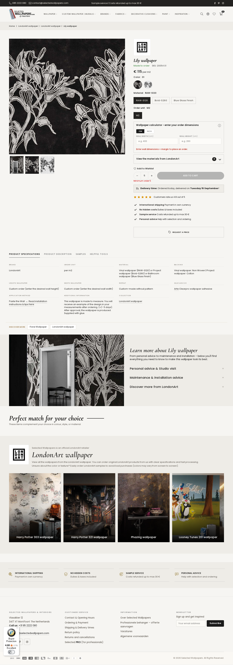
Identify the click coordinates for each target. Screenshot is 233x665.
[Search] (202, 14)
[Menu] (17, 629)
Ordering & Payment (76, 622)
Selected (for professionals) (84, 642)
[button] (221, 14)
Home (12, 26)
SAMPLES (81, 254)
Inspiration (181, 14)
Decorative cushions (143, 14)
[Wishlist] (214, 14)
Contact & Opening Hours (79, 617)
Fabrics (120, 14)
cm (140, 131)
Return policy (72, 632)
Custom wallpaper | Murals (78, 14)
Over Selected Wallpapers (135, 617)
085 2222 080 (19, 3)
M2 (138, 115)
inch (149, 131)
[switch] (11, 652)
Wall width (144, 136)
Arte (176, 288)
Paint (165, 14)
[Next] (118, 96)
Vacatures (126, 631)
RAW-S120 (142, 100)
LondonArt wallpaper (28, 26)
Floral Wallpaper (38, 326)
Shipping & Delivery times (79, 627)
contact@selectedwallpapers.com (50, 3)
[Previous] (16, 96)
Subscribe (215, 623)
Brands (104, 14)
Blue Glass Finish (183, 100)
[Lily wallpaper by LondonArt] (32, 164)
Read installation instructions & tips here (28, 303)
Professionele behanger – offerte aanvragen (139, 624)
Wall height (188, 136)
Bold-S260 (161, 100)
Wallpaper (49, 14)
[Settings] (208, 14)
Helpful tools (99, 254)
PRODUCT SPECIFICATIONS (24, 254)
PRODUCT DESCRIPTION (58, 254)
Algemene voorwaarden (134, 636)
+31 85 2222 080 (28, 625)
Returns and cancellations (80, 637)
